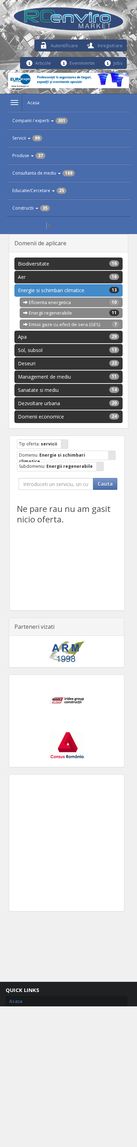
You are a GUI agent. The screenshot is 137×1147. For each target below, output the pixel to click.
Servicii (26, 138)
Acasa (33, 103)
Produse (27, 156)
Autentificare (64, 45)
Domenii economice (67, 416)
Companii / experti (38, 121)
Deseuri (67, 363)
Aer (67, 277)
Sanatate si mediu (67, 390)
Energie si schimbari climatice (67, 290)
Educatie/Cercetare (38, 190)
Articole (43, 62)
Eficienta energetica (72, 302)
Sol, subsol (67, 350)
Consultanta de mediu (42, 173)
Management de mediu (67, 376)
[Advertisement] (68, 843)
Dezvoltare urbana (67, 403)
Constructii (29, 208)
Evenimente (82, 62)
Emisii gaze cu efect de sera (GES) (72, 324)
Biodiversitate (67, 263)
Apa (67, 336)
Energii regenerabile (72, 313)
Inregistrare (110, 45)
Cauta (105, 483)
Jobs (118, 62)
